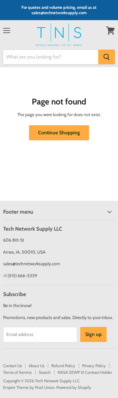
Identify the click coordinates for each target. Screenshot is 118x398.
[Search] (106, 57)
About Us (36, 365)
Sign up (93, 334)
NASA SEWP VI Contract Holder (85, 372)
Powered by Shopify (73, 387)
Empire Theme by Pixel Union (28, 387)
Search (45, 372)
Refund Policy (63, 365)
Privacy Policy (94, 365)
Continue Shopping (59, 133)
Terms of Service (17, 372)
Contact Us (12, 365)
